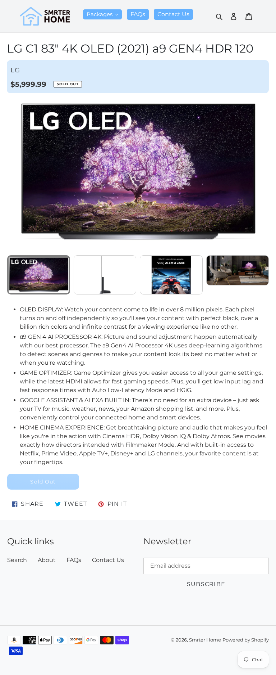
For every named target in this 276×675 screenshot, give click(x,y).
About (47, 560)
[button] (260, 172)
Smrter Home (205, 640)
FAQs (73, 560)
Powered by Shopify (245, 640)
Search (17, 560)
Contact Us (108, 560)
